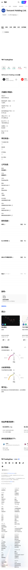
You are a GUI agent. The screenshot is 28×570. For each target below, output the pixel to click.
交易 (2, 554)
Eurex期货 (17, 510)
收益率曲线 (3, 526)
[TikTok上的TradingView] (23, 463)
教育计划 (17, 567)
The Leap (17, 504)
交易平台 (17, 557)
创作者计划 (3, 546)
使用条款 (17, 536)
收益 (2, 517)
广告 (16, 562)
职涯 (16, 522)
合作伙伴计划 (18, 565)
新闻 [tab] (14, 27)
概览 (16, 499)
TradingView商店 (18, 528)
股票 (2, 494)
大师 (2, 563)
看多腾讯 (4, 327)
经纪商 (16, 500)
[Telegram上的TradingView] (20, 463)
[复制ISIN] (12, 205)
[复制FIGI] (12, 215)
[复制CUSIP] (9, 210)
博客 (16, 519)
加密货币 (3, 499)
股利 (2, 519)
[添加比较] (16, 79)
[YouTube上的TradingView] (9, 463)
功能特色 (17, 490)
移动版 (2, 536)
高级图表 (17, 556)
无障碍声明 (17, 542)
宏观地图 (3, 530)
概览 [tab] (2, 27)
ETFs (2, 496)
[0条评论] (8, 339)
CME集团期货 (18, 508)
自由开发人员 (4, 565)
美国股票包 (17, 511)
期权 (2, 528)
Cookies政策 (17, 540)
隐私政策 (17, 539)
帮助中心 (17, 520)
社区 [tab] (19, 27)
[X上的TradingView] (2, 463)
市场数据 (17, 493)
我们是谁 (17, 516)
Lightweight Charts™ (19, 554)
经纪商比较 (17, 502)
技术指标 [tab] (24, 27)
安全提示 (17, 543)
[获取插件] (25, 347)
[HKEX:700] (3, 324)
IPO (2, 520)
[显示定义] (4, 95)
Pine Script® (4, 531)
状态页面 (17, 547)
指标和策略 (3, 562)
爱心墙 (2, 543)
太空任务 (17, 517)
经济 (2, 516)
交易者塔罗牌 (18, 530)
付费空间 (3, 566)
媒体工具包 (17, 524)
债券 (2, 497)
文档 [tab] (10, 27)
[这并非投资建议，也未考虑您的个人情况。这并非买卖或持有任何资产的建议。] (11, 350)
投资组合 (3, 525)
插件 (16, 551)
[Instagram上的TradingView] (13, 463)
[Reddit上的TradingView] (2, 466)
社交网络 (3, 542)
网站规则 (3, 548)
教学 (2, 556)
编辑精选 (3, 557)
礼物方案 (17, 494)
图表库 (16, 553)
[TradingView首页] (5, 2)
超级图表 (3, 490)
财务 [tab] (6, 27)
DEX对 (2, 502)
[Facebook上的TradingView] (6, 463)
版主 (2, 550)
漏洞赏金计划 (18, 545)
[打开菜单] (2, 2)
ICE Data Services (11, 473)
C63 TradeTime (18, 531)
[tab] (21, 224)
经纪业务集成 (18, 563)
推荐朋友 (3, 545)
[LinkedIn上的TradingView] (16, 463)
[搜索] (18, 2)
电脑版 (2, 537)
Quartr (11, 481)
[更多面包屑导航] (6, 6)
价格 (16, 491)
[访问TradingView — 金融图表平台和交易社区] (7, 60)
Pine (2, 504)
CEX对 (2, 500)
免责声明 (17, 537)
